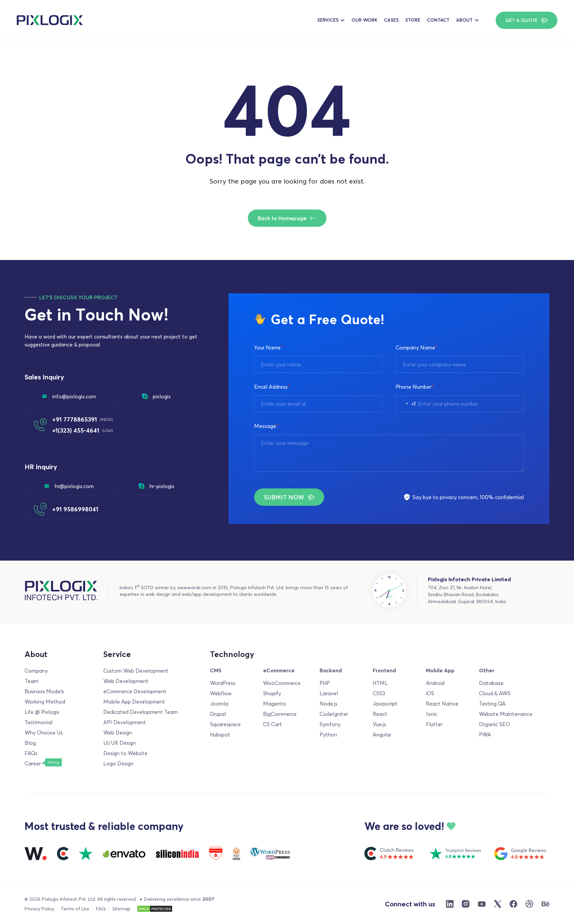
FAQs (31, 753)
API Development (124, 722)
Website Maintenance (505, 714)
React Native (442, 703)
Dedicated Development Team (140, 712)
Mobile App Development (134, 701)
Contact (438, 20)
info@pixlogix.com (74, 396)
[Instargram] (466, 904)
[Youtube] (482, 904)
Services (327, 20)
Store (412, 20)
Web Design (117, 732)
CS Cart (272, 724)
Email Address (272, 386)
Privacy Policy (39, 909)
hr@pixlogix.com (74, 486)
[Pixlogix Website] (50, 20)
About (464, 20)
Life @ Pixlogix (42, 712)
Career (33, 763)
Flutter (434, 724)
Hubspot (220, 734)
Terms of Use (75, 909)
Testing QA (492, 703)
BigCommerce (280, 714)
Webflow (221, 693)
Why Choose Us (44, 732)
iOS (430, 693)
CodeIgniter (334, 714)
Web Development (125, 681)
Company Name (416, 347)
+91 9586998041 (75, 509)
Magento (274, 703)
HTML (380, 683)
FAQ (101, 909)
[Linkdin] (450, 904)
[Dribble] (529, 904)
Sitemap (121, 909)
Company (36, 670)
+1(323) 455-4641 (82, 430)
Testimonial (38, 722)
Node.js (328, 703)
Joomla (219, 703)
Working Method (45, 701)
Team (31, 681)
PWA (485, 734)
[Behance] (545, 904)
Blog (30, 742)
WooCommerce (282, 683)
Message (266, 426)
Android (435, 683)
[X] (498, 904)
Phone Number (415, 386)
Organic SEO (494, 724)
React (380, 714)
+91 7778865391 (82, 419)
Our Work (364, 20)
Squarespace (225, 724)
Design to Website (125, 753)
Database (491, 683)
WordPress (223, 683)
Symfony (330, 724)
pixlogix (162, 396)
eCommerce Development (134, 691)
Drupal (218, 714)
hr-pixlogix (161, 486)
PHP (325, 683)
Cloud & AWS (495, 693)
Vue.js (379, 724)
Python (328, 734)
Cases (391, 20)
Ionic (431, 714)
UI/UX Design (119, 742)
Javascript (385, 703)
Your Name (268, 347)
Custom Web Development (135, 670)
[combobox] (406, 404)
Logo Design (118, 763)
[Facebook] (514, 904)
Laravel (329, 693)
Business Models (44, 691)
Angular (382, 734)
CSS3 (379, 693)
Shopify (272, 693)
